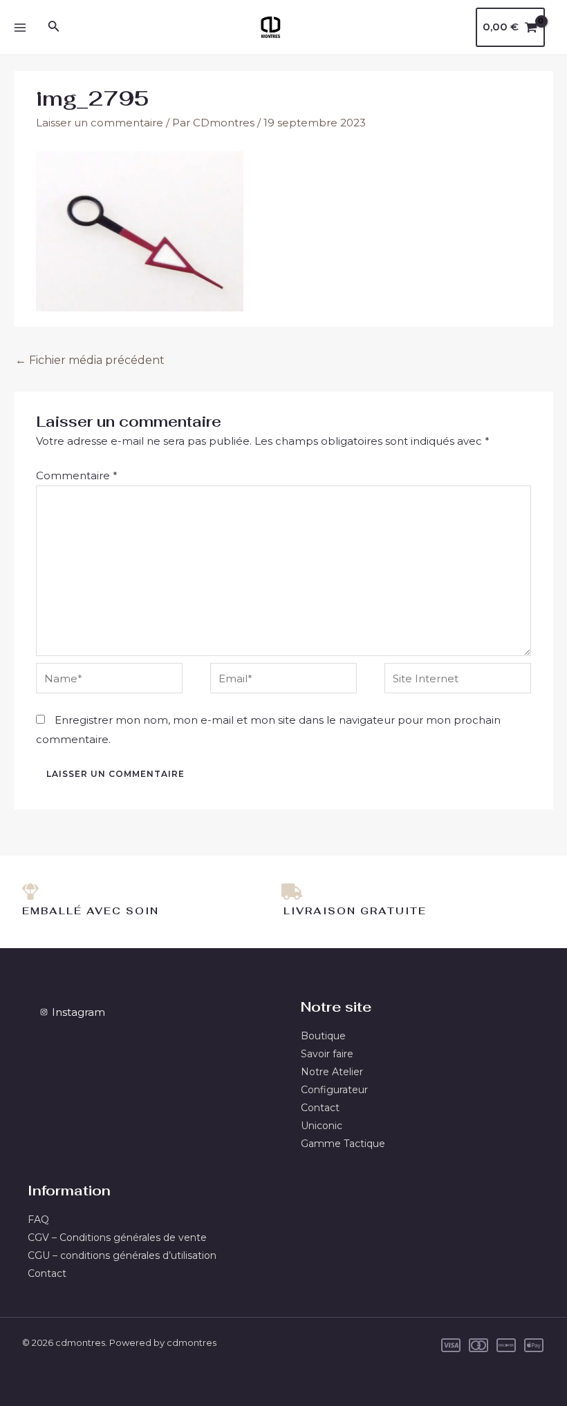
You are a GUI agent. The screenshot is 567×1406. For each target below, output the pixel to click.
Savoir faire (327, 1054)
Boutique (323, 1036)
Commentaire (77, 475)
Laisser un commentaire (99, 122)
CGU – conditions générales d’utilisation (122, 1255)
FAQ (38, 1219)
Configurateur (334, 1090)
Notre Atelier (332, 1072)
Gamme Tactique (343, 1143)
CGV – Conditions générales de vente (117, 1237)
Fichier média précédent (90, 360)
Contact (320, 1107)
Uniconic (321, 1125)
